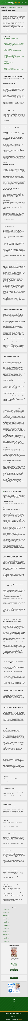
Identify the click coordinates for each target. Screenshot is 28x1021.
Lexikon (17, 1013)
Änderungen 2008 (6, 912)
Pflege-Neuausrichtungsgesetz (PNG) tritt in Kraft (12, 42)
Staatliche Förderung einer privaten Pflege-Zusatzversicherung (14, 43)
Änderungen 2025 (6, 929)
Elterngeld (5, 58)
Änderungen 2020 (6, 937)
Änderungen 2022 (6, 934)
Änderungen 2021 (6, 935)
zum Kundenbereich (14, 977)
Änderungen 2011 (6, 921)
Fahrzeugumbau (6, 63)
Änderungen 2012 (6, 919)
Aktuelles (10, 7)
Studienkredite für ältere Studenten (9, 68)
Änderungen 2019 (6, 938)
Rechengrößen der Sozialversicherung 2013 (11, 38)
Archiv (14, 7)
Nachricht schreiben (14, 970)
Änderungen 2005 (6, 916)
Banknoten (5, 64)
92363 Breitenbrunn (14, 962)
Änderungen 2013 (6, 925)
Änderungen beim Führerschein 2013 (10, 39)
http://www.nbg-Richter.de (14, 968)
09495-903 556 (14, 965)
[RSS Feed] (12, 1016)
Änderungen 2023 (6, 932)
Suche (20, 1013)
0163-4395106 (14, 964)
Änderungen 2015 (6, 922)
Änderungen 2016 (6, 928)
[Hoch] (3, 76)
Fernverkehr (6, 61)
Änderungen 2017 (6, 941)
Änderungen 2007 (6, 913)
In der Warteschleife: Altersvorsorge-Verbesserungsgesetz (13, 44)
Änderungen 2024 (6, 931)
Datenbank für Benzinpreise (8, 62)
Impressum (8, 1013)
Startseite (6, 7)
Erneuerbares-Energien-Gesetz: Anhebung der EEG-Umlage (14, 56)
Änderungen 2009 (6, 910)
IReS (11, 1019)
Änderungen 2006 (6, 915)
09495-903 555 (14, 963)
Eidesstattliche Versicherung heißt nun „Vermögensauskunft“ (14, 69)
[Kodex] (15, 1016)
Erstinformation (12, 1013)
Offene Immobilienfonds (7, 67)
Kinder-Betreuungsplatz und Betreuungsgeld (11, 57)
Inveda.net (20, 1019)
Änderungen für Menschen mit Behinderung (11, 52)
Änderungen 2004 (6, 918)
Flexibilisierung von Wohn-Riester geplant (10, 45)
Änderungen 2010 (6, 909)
